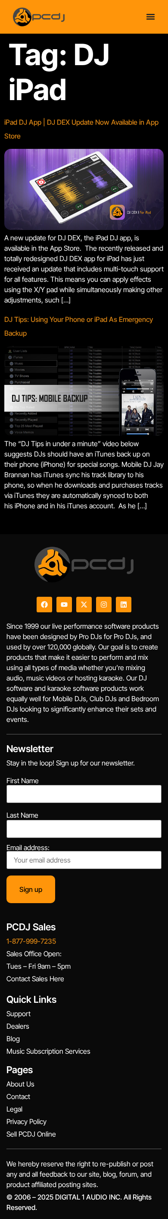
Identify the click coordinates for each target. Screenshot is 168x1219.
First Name (22, 780)
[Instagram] (104, 604)
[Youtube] (64, 604)
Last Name (22, 815)
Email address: (28, 848)
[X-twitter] (84, 604)
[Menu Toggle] (150, 16)
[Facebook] (44, 604)
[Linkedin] (123, 604)
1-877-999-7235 (31, 941)
